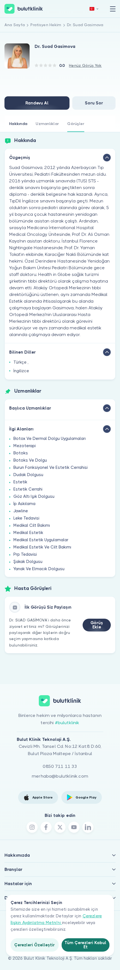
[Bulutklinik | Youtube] (74, 827)
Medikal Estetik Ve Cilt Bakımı (42, 547)
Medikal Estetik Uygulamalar (40, 539)
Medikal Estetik (28, 532)
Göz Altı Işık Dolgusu (33, 496)
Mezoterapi (24, 445)
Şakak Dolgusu (27, 561)
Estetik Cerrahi (27, 489)
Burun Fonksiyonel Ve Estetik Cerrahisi (50, 467)
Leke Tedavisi (26, 518)
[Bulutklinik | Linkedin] (87, 827)
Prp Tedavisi (25, 554)
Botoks (20, 452)
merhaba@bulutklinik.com (60, 776)
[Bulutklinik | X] (60, 827)
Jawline (20, 510)
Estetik (20, 481)
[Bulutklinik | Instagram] (32, 827)
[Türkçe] (94, 9)
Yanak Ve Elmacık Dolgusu (38, 568)
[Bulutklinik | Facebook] (46, 827)
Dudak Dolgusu (28, 474)
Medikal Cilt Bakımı (31, 525)
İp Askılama (24, 503)
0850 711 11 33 (60, 766)
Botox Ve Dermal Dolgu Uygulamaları (49, 438)
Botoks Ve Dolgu (30, 460)
